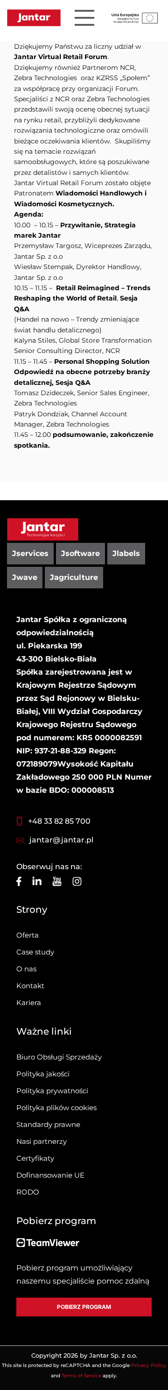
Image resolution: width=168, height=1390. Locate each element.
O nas (26, 968)
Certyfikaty (35, 1158)
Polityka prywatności (52, 1090)
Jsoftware (80, 553)
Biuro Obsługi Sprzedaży (59, 1056)
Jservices (30, 553)
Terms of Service (81, 1376)
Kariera (28, 1002)
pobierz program (84, 1306)
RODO (27, 1191)
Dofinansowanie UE (50, 1175)
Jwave (24, 577)
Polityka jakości (43, 1073)
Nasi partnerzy (41, 1141)
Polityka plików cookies (56, 1107)
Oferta (27, 935)
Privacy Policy (148, 1365)
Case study (35, 951)
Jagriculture (74, 577)
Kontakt (30, 985)
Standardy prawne (48, 1124)
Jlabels (126, 553)
